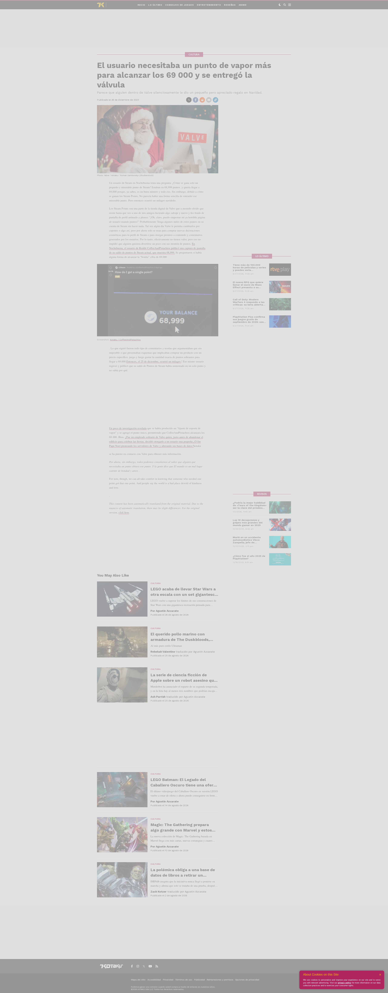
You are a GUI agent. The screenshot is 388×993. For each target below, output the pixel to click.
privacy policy (344, 983)
